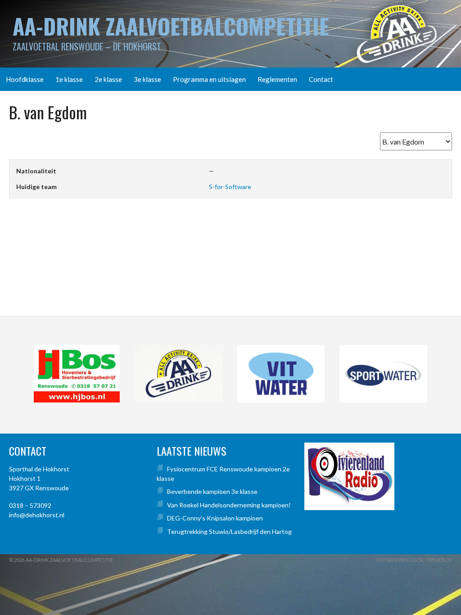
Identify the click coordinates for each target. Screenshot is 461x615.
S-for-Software (230, 186)
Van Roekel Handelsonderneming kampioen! (229, 505)
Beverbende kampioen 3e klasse (212, 491)
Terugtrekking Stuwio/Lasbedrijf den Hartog (229, 531)
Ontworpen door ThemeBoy (414, 560)
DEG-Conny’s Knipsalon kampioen (215, 518)
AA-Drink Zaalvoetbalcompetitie (171, 26)
